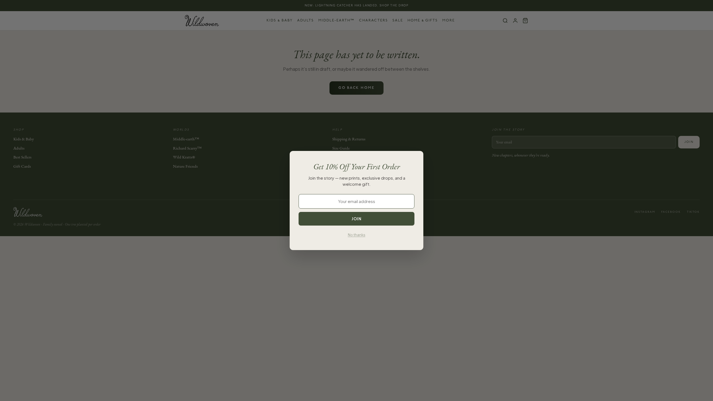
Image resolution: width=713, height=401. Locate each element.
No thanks (356, 235)
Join (356, 218)
